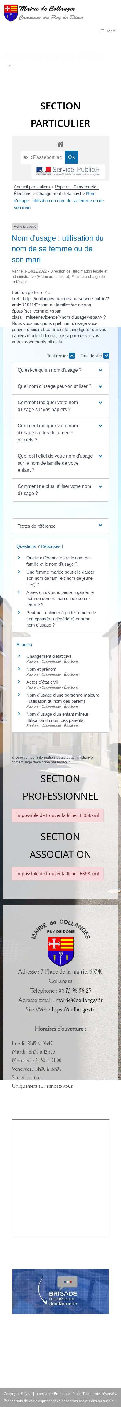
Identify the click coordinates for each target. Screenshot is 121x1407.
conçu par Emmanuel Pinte (59, 1393)
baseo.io (64, 762)
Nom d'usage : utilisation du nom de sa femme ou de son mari (59, 200)
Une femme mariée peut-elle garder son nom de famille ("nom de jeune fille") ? (60, 578)
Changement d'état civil (59, 193)
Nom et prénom (41, 669)
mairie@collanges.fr (79, 1000)
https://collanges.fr (73, 1009)
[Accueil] (5, 65)
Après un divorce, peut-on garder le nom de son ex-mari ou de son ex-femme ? (60, 598)
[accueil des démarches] (60, 143)
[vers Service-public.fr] (68, 171)
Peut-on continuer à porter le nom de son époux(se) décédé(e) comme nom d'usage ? (61, 618)
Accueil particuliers (32, 186)
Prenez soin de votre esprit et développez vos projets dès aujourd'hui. (60, 1400)
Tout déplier (91, 355)
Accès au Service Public (32, 65)
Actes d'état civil (42, 682)
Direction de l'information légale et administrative (54, 757)
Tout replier (58, 355)
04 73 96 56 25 (75, 990)
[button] (60, 370)
